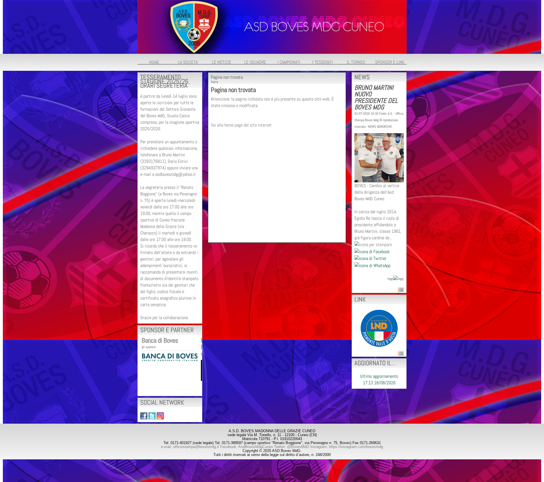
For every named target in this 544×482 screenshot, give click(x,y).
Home (214, 82)
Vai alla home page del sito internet (241, 125)
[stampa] (373, 244)
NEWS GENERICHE (380, 126)
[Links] (379, 328)
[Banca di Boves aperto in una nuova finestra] (169, 357)
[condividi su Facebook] (372, 251)
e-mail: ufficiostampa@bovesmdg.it (190, 447)
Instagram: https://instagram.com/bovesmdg (346, 447)
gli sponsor (149, 347)
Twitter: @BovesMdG (291, 447)
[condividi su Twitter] (370, 258)
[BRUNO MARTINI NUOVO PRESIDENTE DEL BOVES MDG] (379, 157)
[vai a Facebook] (143, 416)
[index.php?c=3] (272, 26)
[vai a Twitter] (152, 416)
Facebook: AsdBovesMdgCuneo (246, 447)
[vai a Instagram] (160, 416)
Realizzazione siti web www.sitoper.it (272, 478)
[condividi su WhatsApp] (372, 265)
